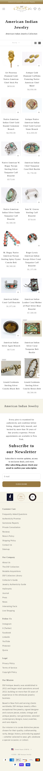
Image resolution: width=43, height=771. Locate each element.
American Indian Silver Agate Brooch (11, 344)
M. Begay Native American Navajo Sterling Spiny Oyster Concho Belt (11, 258)
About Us (6, 562)
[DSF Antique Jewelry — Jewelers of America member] (10, 497)
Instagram (6, 624)
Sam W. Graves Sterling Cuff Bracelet (32, 212)
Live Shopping (8, 611)
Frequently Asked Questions (14, 514)
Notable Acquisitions (11, 571)
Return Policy (8, 536)
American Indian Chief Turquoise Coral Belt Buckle (32, 166)
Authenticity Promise (11, 518)
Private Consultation (11, 527)
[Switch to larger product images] (35, 43)
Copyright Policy (9, 672)
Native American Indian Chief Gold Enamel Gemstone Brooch (11, 124)
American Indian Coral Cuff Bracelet (11, 300)
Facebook (6, 633)
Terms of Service (9, 668)
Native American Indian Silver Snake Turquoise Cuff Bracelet (11, 214)
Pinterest (6, 646)
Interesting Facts (9, 606)
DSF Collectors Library (12, 575)
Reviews (6, 532)
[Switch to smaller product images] (39, 43)
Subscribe (21, 484)
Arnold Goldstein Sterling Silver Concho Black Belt (11, 385)
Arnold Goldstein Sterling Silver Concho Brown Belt (32, 385)
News (4, 602)
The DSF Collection (10, 567)
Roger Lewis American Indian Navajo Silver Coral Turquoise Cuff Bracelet (32, 259)
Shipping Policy (9, 540)
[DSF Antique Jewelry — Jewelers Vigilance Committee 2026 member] (21, 497)
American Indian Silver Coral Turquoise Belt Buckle (31, 347)
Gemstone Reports (10, 523)
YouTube (6, 641)
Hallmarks (7, 589)
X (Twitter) (7, 628)
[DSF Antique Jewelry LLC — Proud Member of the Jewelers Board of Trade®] (32, 497)
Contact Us (7, 545)
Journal (5, 593)
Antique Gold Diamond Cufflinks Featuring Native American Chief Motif (32, 79)
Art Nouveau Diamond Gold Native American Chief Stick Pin (11, 78)
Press (4, 597)
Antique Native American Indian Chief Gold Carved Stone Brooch (31, 124)
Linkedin (6, 637)
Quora (5, 650)
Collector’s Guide (10, 580)
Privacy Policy (8, 663)
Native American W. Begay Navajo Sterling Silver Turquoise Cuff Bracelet (11, 169)
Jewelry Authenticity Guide (14, 584)
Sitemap (6, 549)
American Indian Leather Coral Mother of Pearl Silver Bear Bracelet (32, 304)
